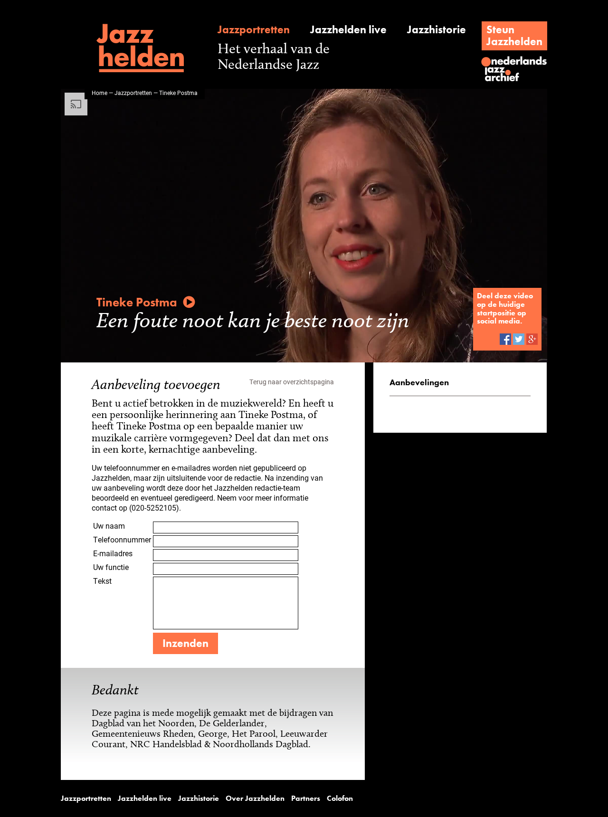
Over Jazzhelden (255, 798)
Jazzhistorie (436, 30)
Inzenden (185, 643)
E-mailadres (113, 553)
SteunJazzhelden (514, 35)
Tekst (102, 581)
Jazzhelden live (348, 30)
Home (99, 92)
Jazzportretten (254, 30)
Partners (305, 798)
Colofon (340, 798)
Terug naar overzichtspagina (291, 381)
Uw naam (109, 526)
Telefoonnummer (122, 539)
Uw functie (111, 567)
